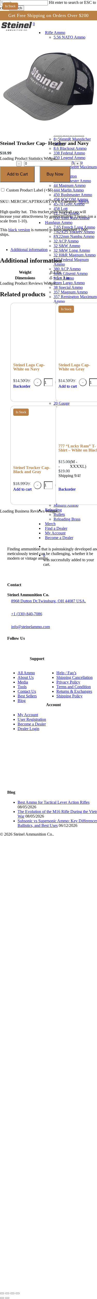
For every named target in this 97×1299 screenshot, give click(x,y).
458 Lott (28, 996)
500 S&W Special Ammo (43, 1163)
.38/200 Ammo (34, 1084)
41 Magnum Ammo (38, 1102)
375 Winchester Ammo (41, 968)
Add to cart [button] (22, 489)
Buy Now (55, 174)
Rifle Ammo (21, 843)
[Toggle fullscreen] (7, 1293)
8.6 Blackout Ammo (38, 940)
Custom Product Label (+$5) (29, 190)
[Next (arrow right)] (7, 1298)
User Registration (32, 719)
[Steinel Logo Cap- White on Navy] (34, 359)
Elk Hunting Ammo (48, 1209)
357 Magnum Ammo (39, 1074)
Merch (83, 201)
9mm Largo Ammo (37, 1065)
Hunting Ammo (34, 1195)
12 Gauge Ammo (36, 1181)
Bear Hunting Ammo (49, 1204)
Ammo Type (21, 1186)
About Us (26, 677)
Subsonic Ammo (36, 1241)
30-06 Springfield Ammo (43, 903)
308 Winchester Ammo (41, 889)
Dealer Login (28, 728)
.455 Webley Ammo (38, 1139)
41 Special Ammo (37, 1098)
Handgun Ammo (25, 1010)
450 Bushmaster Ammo (42, 982)
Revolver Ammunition (40, 1232)
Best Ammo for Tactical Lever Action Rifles (53, 802)
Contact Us (27, 691)
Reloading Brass (36, 1264)
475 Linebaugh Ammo (41, 1149)
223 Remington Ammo (41, 852)
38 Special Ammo (37, 954)
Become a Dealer (32, 724)
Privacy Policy (68, 682)
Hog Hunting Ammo (49, 1218)
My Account (28, 715)
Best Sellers (27, 696)
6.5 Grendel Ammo (38, 857)
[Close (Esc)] (18, 1293)
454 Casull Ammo (37, 1135)
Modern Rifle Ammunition (44, 1227)
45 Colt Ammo (34, 1130)
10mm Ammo (33, 1093)
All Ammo (26, 673)
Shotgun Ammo (24, 1172)
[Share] (12, 1293)
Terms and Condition (73, 687)
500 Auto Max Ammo (39, 1005)
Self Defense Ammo (39, 1237)
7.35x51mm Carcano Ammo (46, 871)
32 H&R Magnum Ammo (43, 1042)
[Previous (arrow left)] (2, 1298)
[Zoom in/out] (2, 1293)
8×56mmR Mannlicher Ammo (47, 935)
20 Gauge (30, 1176)
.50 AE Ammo (33, 1158)
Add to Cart (17, 174)
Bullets (27, 1260)
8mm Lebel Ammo (37, 931)
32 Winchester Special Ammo (48, 926)
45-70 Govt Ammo (37, 991)
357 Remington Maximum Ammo (50, 959)
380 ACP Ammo (35, 1051)
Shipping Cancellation (74, 677)
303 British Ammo (37, 917)
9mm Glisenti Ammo (39, 1056)
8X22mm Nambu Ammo (42, 1023)
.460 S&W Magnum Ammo (45, 1144)
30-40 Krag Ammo (37, 894)
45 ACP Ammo (34, 1121)
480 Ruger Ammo (37, 1153)
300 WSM (30, 908)
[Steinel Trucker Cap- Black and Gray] (34, 462)
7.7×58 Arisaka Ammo (41, 922)
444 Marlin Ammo (37, 977)
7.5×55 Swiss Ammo (39, 898)
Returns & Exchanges (74, 691)
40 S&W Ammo (35, 1088)
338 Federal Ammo (38, 945)
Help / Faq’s (66, 673)
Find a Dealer (22, 1274)
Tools (22, 687)
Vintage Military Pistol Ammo (47, 1246)
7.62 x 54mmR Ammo (40, 912)
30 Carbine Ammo (37, 875)
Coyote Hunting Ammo (51, 1213)
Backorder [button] (21, 386)
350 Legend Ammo (38, 949)
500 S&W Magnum (38, 1167)
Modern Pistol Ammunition (45, 1223)
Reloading (19, 1255)
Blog (22, 700)
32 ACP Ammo (34, 1028)
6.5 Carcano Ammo (38, 866)
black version (19, 230)
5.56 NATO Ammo (37, 847)
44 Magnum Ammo (38, 973)
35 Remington (34, 963)
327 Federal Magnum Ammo (47, 1047)
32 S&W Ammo (35, 1033)
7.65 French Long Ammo (43, 1014)
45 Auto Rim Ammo (38, 1125)
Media (23, 682)
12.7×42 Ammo (34, 1000)
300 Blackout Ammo (39, 880)
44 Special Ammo (37, 1107)
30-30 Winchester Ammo (43, 884)
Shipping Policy (69, 696)
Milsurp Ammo (34, 1251)
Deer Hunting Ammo (49, 1200)
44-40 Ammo (32, 1112)
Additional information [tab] (29, 249)
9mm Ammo (31, 1061)
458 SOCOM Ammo (39, 986)
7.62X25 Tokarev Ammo (42, 1019)
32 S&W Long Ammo (40, 1037)
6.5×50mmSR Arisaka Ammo (47, 861)
